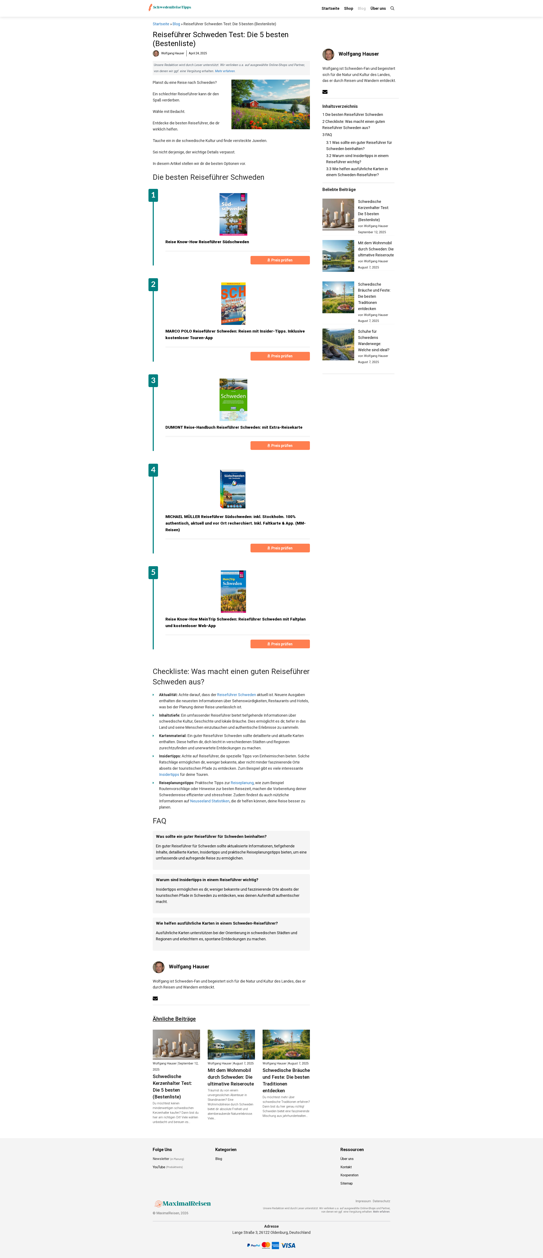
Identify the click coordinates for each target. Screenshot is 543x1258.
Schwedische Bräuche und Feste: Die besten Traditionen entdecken (286, 1080)
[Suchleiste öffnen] (392, 8)
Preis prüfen (282, 260)
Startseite (330, 8)
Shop (348, 8)
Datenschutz (381, 1201)
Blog (362, 8)
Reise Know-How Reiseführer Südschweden (207, 241)
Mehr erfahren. (381, 1211)
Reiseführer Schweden (236, 694)
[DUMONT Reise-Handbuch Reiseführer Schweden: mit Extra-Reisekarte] (233, 400)
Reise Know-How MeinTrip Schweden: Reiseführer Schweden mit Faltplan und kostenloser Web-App (235, 622)
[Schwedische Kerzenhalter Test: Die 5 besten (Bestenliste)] (176, 1056)
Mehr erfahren (225, 71)
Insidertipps (169, 774)
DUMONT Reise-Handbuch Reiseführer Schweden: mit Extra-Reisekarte (233, 427)
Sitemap (346, 1183)
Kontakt (346, 1167)
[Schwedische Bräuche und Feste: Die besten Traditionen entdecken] (286, 1056)
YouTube (159, 1167)
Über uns (378, 8)
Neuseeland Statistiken (210, 801)
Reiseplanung (242, 783)
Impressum (363, 1201)
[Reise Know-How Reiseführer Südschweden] (233, 214)
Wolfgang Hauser (189, 967)
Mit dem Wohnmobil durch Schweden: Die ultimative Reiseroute (231, 1077)
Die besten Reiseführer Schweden (352, 114)
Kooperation (349, 1175)
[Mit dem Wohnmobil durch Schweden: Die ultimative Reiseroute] (231, 1056)
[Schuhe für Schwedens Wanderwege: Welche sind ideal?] (338, 345)
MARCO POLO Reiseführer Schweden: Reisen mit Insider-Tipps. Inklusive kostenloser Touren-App (235, 334)
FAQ (327, 134)
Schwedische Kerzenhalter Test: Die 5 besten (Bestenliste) (172, 1086)
